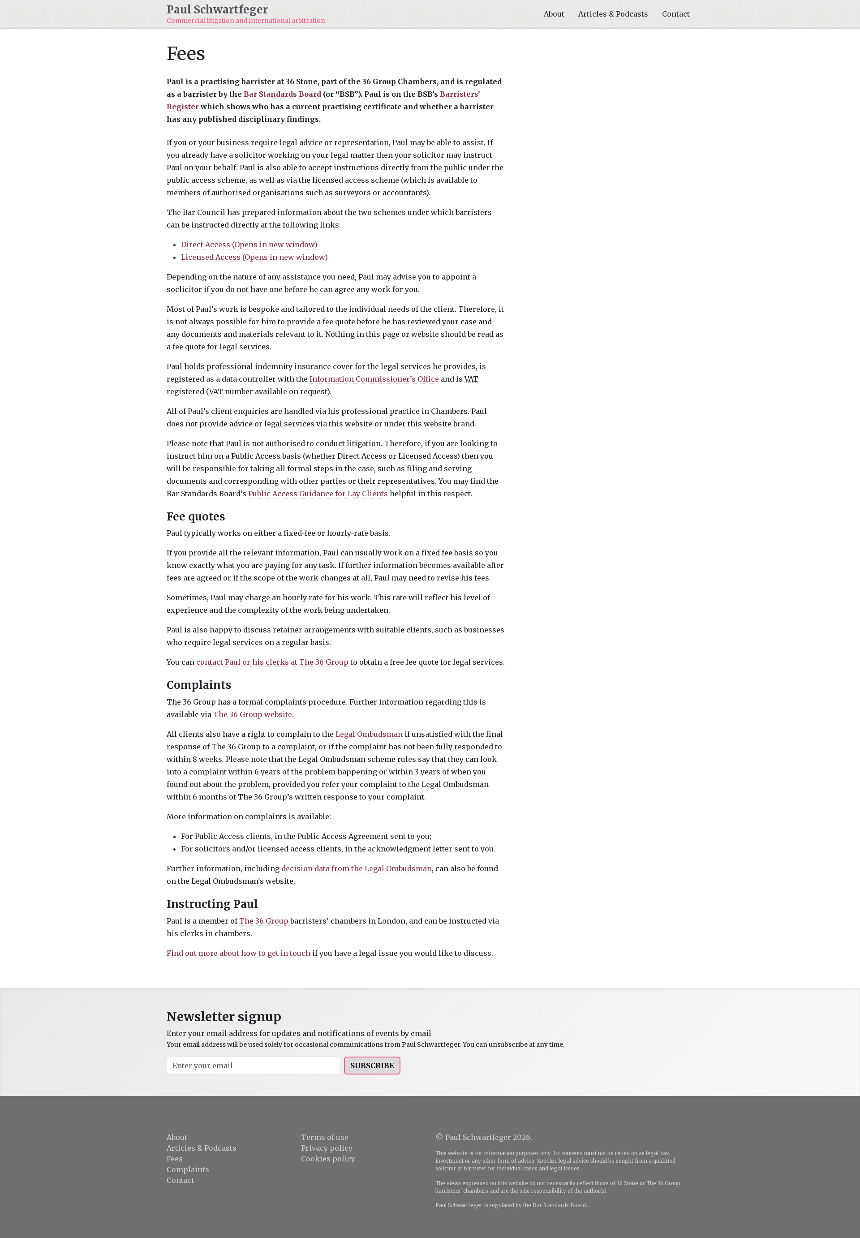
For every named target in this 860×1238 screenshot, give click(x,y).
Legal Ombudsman (369, 734)
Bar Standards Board (282, 94)
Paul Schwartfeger (217, 10)
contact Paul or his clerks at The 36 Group (272, 662)
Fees (175, 1158)
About (554, 13)
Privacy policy (327, 1147)
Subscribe (372, 1065)
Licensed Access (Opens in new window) (254, 257)
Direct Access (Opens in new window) (249, 244)
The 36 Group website (252, 714)
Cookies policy (328, 1158)
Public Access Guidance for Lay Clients (318, 493)
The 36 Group (263, 920)
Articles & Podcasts (613, 13)
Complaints (188, 1169)
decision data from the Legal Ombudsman (356, 868)
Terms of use (324, 1137)
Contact (676, 13)
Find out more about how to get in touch (238, 953)
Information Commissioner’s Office (374, 378)
